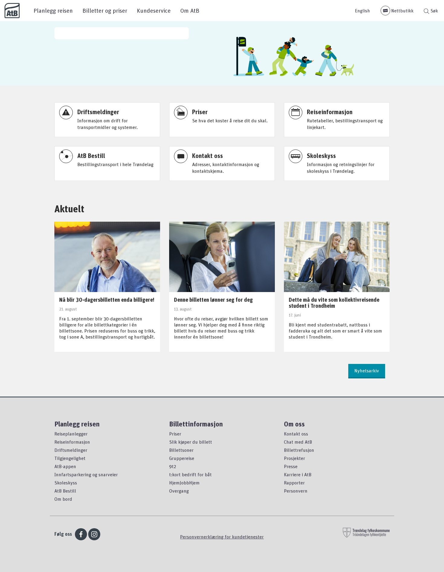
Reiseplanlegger (71, 434)
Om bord (63, 499)
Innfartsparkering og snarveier (86, 474)
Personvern (295, 491)
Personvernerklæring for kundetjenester (222, 537)
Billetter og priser (104, 10)
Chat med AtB (298, 442)
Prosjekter (294, 458)
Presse (291, 466)
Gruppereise (181, 458)
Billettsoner (181, 450)
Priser (175, 434)
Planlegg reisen (53, 10)
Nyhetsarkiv (366, 371)
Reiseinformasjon (72, 442)
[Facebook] (81, 534)
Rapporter (294, 483)
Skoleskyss (65, 483)
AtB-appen (65, 466)
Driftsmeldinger (70, 450)
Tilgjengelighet (69, 458)
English (362, 11)
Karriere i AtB (297, 474)
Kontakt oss (296, 434)
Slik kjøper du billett (190, 442)
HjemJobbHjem (184, 483)
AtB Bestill (65, 491)
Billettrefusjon (299, 450)
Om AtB (189, 10)
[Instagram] (94, 534)
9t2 (172, 466)
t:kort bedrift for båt (190, 474)
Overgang (179, 491)
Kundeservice (154, 10)
